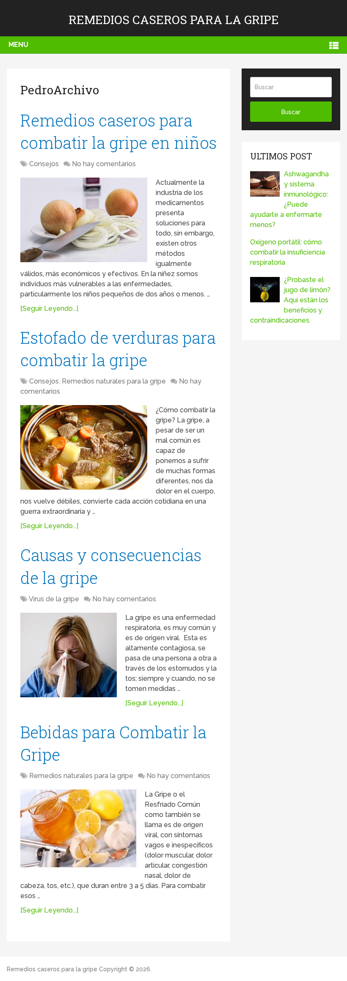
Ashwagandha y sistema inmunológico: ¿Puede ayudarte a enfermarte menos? (289, 199)
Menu (18, 45)
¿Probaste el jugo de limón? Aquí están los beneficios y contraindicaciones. (290, 300)
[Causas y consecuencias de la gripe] (68, 655)
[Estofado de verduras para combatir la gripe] (83, 447)
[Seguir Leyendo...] (49, 308)
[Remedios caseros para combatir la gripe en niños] (83, 220)
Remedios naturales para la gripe (114, 381)
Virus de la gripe (54, 599)
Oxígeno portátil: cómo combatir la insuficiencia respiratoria (287, 252)
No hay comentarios (104, 164)
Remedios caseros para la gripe (174, 19)
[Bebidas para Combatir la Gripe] (78, 828)
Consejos (44, 164)
